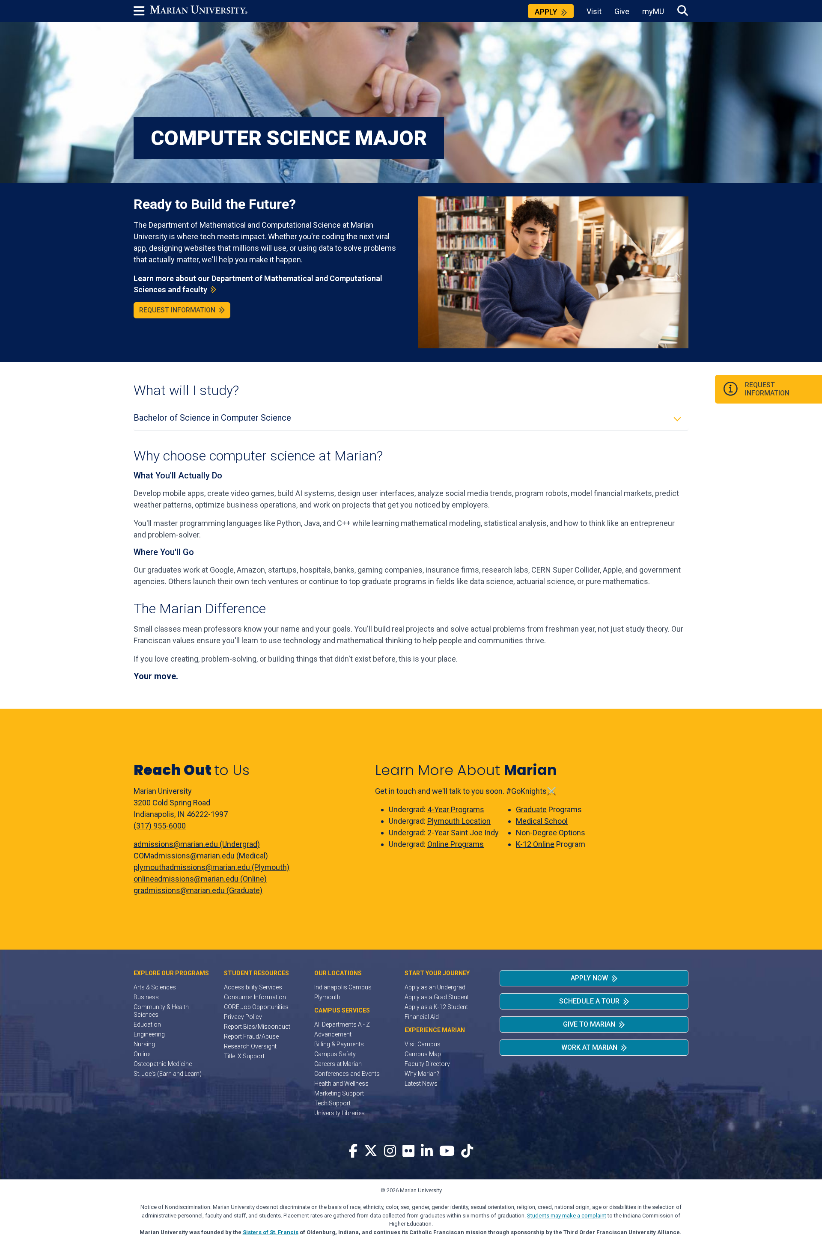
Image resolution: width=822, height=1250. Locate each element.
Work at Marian (589, 1047)
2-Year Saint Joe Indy (463, 832)
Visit (594, 11)
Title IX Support (244, 1056)
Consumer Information (255, 997)
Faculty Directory (427, 1063)
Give (621, 11)
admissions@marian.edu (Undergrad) (197, 844)
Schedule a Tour (589, 1001)
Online (142, 1054)
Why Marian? (422, 1073)
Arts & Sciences (155, 987)
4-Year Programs (455, 809)
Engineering (149, 1034)
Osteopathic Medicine (163, 1063)
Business (146, 997)
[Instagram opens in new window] (390, 1151)
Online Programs (455, 844)
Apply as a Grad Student (437, 997)
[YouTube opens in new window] (447, 1151)
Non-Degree (536, 832)
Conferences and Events (347, 1073)
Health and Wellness (341, 1083)
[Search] (682, 11)
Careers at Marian (338, 1063)
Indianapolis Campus (343, 987)
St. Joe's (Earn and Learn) (168, 1073)
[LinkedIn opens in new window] (427, 1151)
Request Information (177, 310)
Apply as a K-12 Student (436, 1007)
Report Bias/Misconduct (257, 1026)
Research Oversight (250, 1046)
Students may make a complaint (566, 1215)
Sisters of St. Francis (270, 1232)
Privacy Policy (243, 1016)
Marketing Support (339, 1093)
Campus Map (423, 1054)
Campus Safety (335, 1054)
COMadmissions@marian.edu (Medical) (201, 855)
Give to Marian (589, 1024)
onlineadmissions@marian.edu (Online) (200, 878)
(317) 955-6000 (160, 825)
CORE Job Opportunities (256, 1007)
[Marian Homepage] (198, 11)
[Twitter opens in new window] (371, 1151)
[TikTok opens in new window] (467, 1151)
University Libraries (339, 1113)
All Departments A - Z (342, 1024)
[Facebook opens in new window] (353, 1151)
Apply (546, 11)
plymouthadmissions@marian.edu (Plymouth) (211, 867)
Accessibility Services (253, 987)
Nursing (144, 1044)
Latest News (421, 1083)
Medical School (542, 821)
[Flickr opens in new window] (408, 1151)
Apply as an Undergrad (435, 987)
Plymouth (327, 997)
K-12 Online (535, 844)
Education (147, 1024)
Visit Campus (423, 1044)
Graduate (531, 809)
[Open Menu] (142, 11)
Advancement (332, 1034)
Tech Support (332, 1103)
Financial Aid (422, 1016)
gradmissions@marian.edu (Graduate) (198, 890)
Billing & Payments (339, 1044)
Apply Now (589, 978)
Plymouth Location (459, 821)
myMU (653, 11)
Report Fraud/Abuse (251, 1036)
